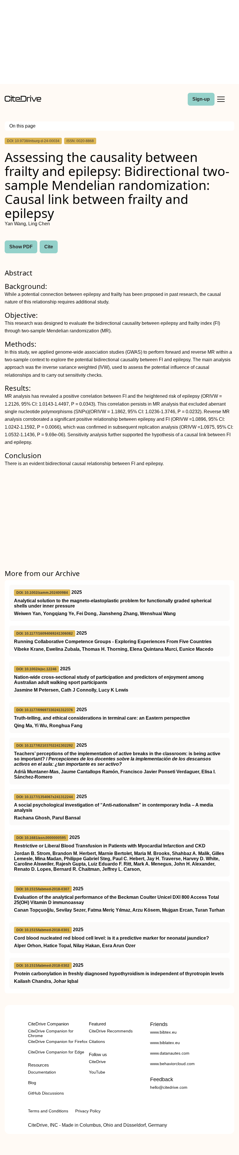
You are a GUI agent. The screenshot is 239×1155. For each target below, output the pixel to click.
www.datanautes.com (169, 1053)
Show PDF (21, 246)
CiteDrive (97, 1061)
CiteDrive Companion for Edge (56, 1052)
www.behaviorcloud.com (172, 1063)
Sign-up (201, 99)
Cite (48, 246)
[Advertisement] (119, 43)
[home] (23, 100)
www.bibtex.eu (163, 1032)
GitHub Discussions (46, 1093)
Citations (97, 1041)
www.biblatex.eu (165, 1042)
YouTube (97, 1072)
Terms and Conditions (48, 1111)
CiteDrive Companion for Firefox (57, 1041)
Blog (32, 1082)
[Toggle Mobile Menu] (221, 99)
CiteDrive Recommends (111, 1031)
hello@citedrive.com (168, 1087)
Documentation (42, 1072)
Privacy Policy (88, 1111)
